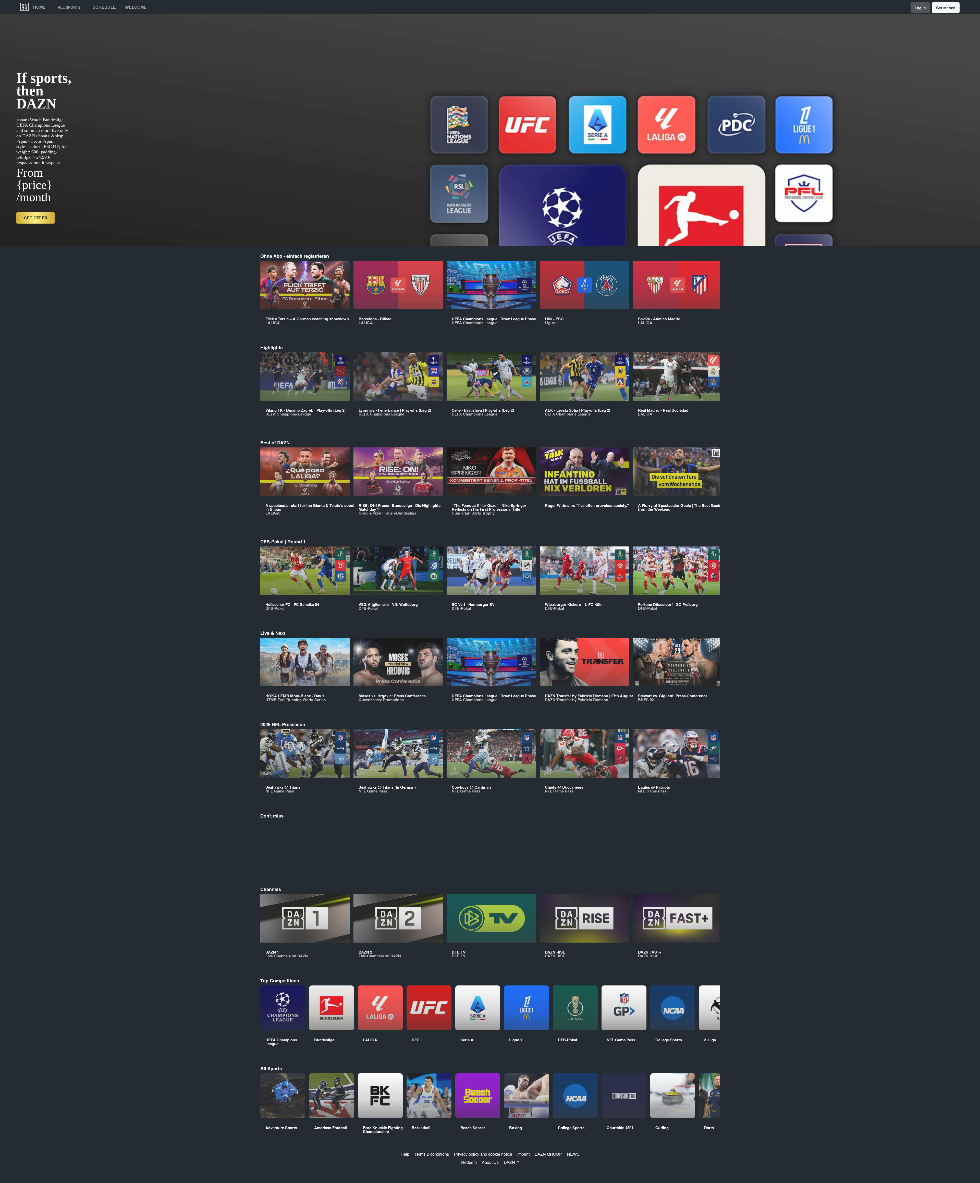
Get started (945, 7)
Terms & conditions (431, 1154)
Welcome (135, 7)
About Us (490, 1162)
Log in (920, 7)
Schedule (104, 7)
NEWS (573, 1154)
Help (405, 1154)
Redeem (469, 1162)
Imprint (523, 1154)
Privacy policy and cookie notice (483, 1154)
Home (39, 7)
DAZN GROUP (548, 1154)
